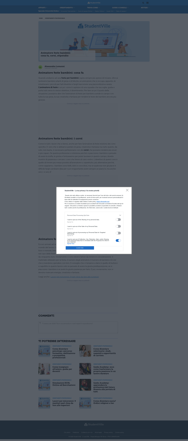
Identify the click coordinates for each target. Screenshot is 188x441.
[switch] (118, 219)
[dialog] (94, 220)
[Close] (128, 191)
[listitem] (94, 215)
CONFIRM (80, 248)
